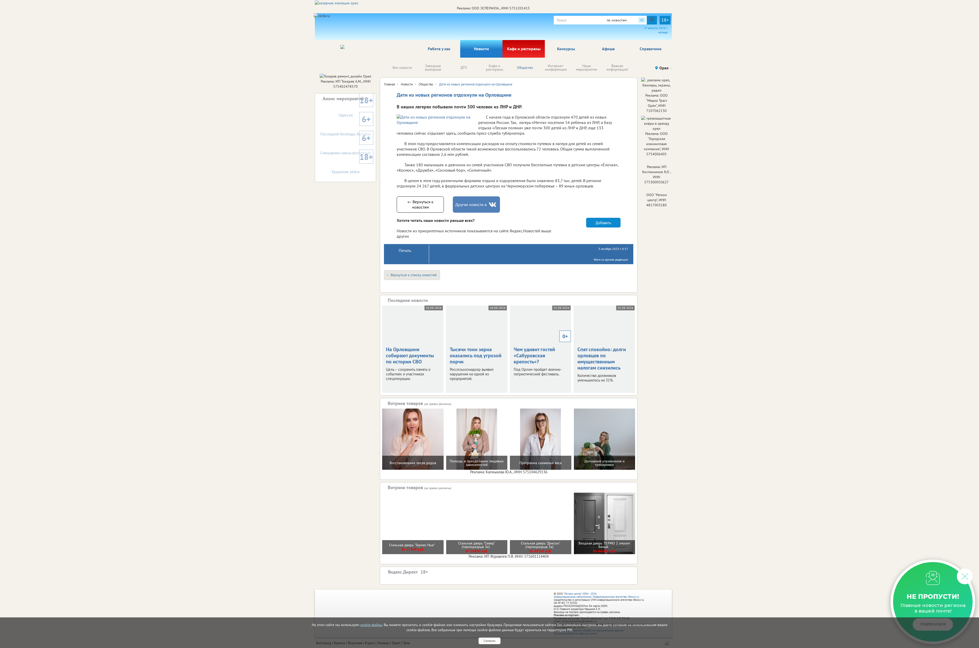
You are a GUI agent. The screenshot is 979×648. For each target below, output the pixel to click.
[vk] (493, 204)
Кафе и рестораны (523, 48)
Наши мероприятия (586, 67)
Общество (525, 67)
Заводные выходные (433, 67)
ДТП (463, 67)
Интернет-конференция (556, 67)
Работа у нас (439, 48)
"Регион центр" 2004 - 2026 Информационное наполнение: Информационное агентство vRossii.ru (596, 595)
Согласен (489, 641)
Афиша (608, 48)
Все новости (402, 67)
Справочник (651, 48)
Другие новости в (471, 204)
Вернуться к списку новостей (414, 275)
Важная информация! (617, 67)
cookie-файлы (371, 624)
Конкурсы (566, 48)
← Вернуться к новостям (420, 204)
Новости (481, 48)
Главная (389, 84)
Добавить (603, 222)
